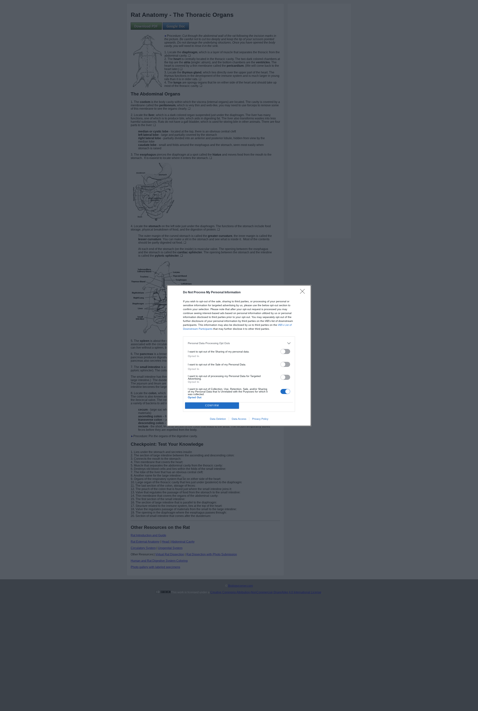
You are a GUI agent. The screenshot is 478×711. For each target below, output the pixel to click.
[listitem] (239, 343)
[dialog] (239, 355)
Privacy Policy (260, 418)
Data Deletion (218, 418)
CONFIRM (212, 405)
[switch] (285, 351)
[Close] (303, 292)
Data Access (239, 418)
